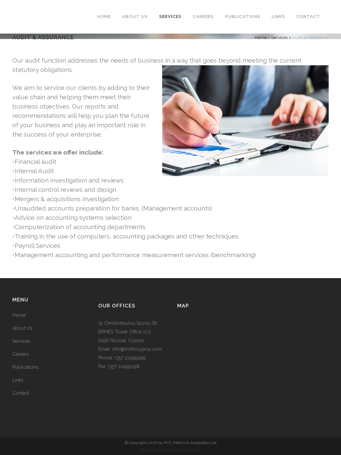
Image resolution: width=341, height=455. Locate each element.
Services (279, 37)
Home (261, 37)
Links (17, 380)
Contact (20, 393)
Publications (25, 367)
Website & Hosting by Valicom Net (171, 450)
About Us (22, 328)
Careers (20, 354)
